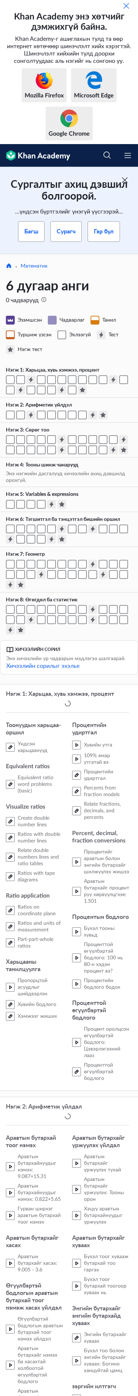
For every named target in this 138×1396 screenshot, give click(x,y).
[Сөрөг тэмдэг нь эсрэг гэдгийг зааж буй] (10, 449)
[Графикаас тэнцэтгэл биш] (113, 529)
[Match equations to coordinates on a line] (30, 539)
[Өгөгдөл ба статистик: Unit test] (20, 630)
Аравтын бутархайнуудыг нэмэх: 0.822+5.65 (39, 1194)
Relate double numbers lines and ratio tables (38, 858)
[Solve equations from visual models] (41, 529)
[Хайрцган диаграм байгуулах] (61, 619)
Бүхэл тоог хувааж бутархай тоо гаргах (106, 1265)
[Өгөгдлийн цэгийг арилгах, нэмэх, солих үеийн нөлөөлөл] (20, 619)
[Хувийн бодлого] (123, 379)
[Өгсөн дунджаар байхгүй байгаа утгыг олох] (10, 619)
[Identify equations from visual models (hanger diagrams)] (30, 529)
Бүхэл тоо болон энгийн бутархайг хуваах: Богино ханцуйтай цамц (105, 1362)
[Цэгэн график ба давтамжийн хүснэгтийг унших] (41, 609)
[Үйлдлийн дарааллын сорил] (82, 415)
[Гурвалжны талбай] (51, 564)
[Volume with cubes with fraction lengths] (123, 564)
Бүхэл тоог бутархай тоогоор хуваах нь (105, 1287)
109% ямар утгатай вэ (97, 760)
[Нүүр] (9, 266)
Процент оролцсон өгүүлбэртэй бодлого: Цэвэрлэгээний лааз (106, 1043)
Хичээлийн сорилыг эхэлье (42, 666)
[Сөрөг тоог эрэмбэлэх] (82, 439)
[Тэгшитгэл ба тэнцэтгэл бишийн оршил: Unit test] (61, 539)
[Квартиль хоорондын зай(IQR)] (41, 619)
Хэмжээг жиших (37, 1017)
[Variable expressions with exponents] (20, 504)
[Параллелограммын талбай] (10, 564)
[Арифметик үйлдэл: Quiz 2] (92, 415)
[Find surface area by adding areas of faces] (72, 574)
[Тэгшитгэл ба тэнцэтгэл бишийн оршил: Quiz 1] (61, 529)
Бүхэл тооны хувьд (99, 932)
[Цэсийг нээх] (127, 155)
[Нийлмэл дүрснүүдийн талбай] (72, 564)
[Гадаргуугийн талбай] (82, 574)
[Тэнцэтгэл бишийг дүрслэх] (123, 529)
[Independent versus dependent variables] (20, 539)
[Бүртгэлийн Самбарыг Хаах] (124, 180)
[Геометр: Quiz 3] (103, 574)
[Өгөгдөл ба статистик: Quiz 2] (30, 619)
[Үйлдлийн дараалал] (72, 415)
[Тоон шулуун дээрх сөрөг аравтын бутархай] (30, 439)
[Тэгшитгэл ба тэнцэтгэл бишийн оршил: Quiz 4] (51, 539)
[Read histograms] (82, 609)
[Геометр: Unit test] (20, 584)
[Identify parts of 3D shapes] (103, 564)
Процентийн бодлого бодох (102, 985)
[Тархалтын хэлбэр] (113, 619)
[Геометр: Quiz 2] (41, 574)
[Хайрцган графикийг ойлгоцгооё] (51, 619)
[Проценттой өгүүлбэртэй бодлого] (72, 390)
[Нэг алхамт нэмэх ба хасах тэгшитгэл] (51, 529)
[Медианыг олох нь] (103, 609)
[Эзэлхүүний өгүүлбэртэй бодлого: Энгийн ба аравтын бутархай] (30, 574)
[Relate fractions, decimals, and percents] (51, 390)
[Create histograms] (72, 609)
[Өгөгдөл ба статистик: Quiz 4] (10, 630)
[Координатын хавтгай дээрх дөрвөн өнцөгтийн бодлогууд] (123, 574)
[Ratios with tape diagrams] (72, 379)
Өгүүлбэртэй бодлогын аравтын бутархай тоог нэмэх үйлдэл (40, 1330)
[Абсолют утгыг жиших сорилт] (41, 449)
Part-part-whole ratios (35, 943)
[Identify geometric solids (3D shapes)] (113, 564)
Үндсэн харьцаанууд (32, 748)
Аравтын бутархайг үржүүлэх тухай (102, 1165)
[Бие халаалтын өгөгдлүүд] (10, 609)
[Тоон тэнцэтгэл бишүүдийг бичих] (113, 439)
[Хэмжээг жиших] (10, 390)
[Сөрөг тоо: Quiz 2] (123, 439)
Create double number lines (33, 822)
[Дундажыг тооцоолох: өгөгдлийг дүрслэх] (113, 609)
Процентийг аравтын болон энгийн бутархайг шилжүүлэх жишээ (106, 862)
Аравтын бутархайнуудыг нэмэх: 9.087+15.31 (37, 1168)
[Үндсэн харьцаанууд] (10, 379)
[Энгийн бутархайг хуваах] (20, 415)
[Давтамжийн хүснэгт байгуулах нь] (20, 609)
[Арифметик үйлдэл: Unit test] (103, 415)
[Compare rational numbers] (92, 439)
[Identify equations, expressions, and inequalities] (10, 529)
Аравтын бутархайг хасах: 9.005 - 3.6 (37, 1265)
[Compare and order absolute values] (30, 449)
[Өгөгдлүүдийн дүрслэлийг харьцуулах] (103, 619)
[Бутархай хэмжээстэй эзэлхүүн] (20, 574)
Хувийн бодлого (37, 1005)
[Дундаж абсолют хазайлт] (82, 619)
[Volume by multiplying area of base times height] (10, 574)
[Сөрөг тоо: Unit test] (123, 449)
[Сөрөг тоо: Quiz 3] (61, 449)
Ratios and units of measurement (39, 927)
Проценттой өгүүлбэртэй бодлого (98, 1072)
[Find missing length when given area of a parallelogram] (20, 564)
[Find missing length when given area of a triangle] (61, 564)
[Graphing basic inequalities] (103, 529)
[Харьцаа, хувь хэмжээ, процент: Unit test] (82, 390)
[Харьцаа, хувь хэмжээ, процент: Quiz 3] (20, 390)
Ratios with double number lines (39, 838)
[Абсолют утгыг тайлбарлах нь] (51, 449)
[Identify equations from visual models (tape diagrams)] (20, 529)
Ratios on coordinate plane (37, 911)
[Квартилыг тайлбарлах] (72, 619)
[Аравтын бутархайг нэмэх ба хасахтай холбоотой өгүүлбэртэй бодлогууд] (10, 415)
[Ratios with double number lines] (51, 379)
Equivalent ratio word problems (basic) (35, 785)
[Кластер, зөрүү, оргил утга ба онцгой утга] (123, 619)
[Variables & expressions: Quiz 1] (51, 504)
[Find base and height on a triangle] (30, 564)
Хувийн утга (98, 745)
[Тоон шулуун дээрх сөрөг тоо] (20, 439)
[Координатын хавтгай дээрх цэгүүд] (72, 449)
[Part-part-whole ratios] (103, 379)
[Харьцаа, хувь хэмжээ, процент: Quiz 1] (30, 379)
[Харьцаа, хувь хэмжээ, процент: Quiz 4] (61, 390)
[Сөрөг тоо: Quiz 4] (113, 449)
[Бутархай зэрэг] (61, 415)
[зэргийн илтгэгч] (51, 415)
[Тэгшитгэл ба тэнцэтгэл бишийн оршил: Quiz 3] (10, 539)
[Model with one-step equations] (72, 529)
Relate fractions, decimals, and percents (102, 811)
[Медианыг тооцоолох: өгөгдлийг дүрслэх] (123, 609)
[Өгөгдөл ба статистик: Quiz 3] (92, 619)
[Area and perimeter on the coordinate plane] (113, 574)
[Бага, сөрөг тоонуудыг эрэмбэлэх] (72, 439)
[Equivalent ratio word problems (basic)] (20, 379)
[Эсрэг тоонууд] (51, 439)
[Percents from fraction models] (41, 390)
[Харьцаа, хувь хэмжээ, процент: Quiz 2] (113, 379)
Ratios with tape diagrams (36, 877)
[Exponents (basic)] (41, 415)
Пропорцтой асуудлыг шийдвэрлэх (32, 988)
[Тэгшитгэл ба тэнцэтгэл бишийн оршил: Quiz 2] (92, 529)
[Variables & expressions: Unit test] (61, 504)
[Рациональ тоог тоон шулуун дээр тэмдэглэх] (41, 439)
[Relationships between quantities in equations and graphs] (41, 539)
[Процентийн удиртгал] (30, 390)
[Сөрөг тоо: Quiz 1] (61, 439)
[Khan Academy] (35, 155)
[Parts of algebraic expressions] (10, 504)
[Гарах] (126, 6)
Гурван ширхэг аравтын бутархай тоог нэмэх (39, 1217)
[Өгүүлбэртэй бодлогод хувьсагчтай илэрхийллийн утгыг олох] (41, 504)
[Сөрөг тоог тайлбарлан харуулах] (10, 439)
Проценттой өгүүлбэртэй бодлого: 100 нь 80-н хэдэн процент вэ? (103, 958)
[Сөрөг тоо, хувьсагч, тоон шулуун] (103, 439)
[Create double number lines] (41, 379)
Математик (34, 266)
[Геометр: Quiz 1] (92, 564)
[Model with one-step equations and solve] (82, 529)
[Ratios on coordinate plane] (82, 379)
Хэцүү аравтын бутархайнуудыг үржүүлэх (103, 1217)
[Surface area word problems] (92, 574)
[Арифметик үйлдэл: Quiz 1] (30, 415)
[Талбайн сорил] (82, 564)
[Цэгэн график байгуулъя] (30, 609)
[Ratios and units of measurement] (92, 379)
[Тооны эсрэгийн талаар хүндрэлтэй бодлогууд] (20, 449)
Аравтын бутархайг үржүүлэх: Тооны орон (104, 1190)
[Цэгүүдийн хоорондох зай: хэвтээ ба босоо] (92, 449)
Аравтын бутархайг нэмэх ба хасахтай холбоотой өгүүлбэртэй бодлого (37, 1366)
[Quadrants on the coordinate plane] (82, 449)
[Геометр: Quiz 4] (10, 584)
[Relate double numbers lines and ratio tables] (61, 379)
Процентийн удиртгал (98, 776)
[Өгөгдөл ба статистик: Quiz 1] (92, 609)
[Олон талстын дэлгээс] (51, 574)
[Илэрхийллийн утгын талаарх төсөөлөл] (30, 504)
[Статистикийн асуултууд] (61, 609)
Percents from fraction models (102, 792)
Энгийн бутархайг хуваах (105, 1339)
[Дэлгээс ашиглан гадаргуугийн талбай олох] (61, 574)
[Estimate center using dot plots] (51, 609)
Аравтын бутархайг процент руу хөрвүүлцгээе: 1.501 (106, 892)
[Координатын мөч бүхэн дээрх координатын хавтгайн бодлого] (103, 449)
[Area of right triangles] (41, 564)
